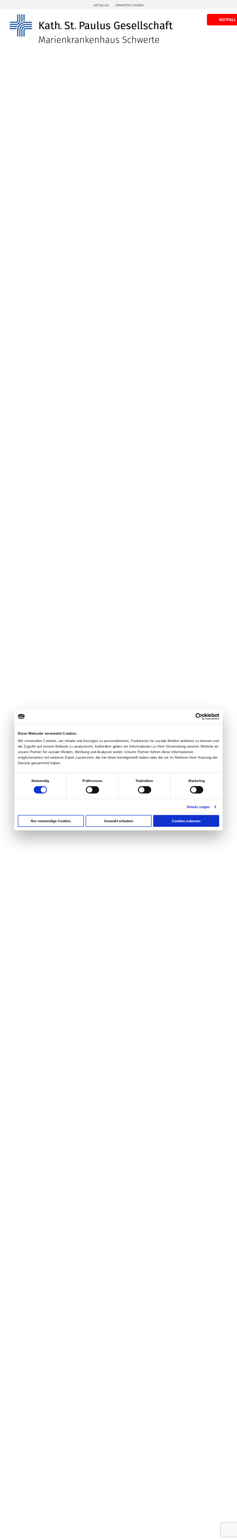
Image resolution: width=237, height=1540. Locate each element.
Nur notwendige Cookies (51, 821)
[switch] (92, 790)
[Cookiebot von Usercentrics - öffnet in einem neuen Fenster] (199, 716)
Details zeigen (198, 807)
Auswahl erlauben (118, 821)
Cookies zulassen (186, 821)
